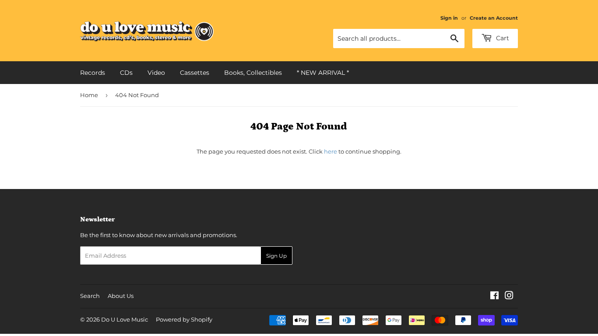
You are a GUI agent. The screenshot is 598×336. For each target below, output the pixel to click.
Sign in (449, 18)
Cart (501, 38)
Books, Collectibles (253, 73)
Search (90, 295)
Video (156, 73)
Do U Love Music (124, 319)
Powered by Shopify (184, 319)
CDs (126, 73)
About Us (121, 295)
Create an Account (494, 18)
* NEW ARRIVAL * (323, 73)
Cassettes (194, 73)
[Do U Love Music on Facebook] (494, 296)
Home (89, 94)
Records (92, 73)
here (330, 151)
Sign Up (276, 255)
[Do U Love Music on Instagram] (509, 296)
